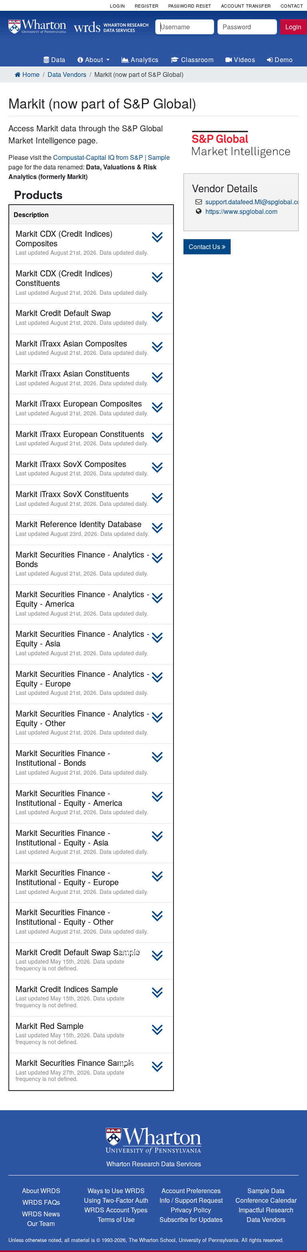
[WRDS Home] (78, 25)
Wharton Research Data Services (153, 1163)
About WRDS (41, 1190)
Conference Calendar (266, 1200)
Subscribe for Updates (191, 1219)
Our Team (41, 1223)
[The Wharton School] (153, 1140)
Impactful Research (266, 1209)
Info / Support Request (191, 1200)
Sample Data (266, 1190)
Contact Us (205, 246)
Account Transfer (246, 5)
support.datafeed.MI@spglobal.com (255, 201)
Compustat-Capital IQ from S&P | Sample (111, 157)
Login (293, 26)
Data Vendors (67, 74)
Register (147, 5)
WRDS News (41, 1213)
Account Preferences (191, 1190)
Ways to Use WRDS (116, 1190)
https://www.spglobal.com (241, 211)
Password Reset (189, 5)
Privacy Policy (191, 1209)
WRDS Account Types (116, 1209)
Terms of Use (116, 1219)
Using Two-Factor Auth (116, 1200)
